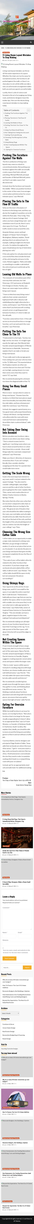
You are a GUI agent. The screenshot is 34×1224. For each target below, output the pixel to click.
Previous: (17, 779)
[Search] (31, 42)
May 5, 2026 (11, 1083)
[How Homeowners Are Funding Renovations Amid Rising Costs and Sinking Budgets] (17, 1160)
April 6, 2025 (12, 60)
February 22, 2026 (12, 855)
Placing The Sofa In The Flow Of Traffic (15, 119)
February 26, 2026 (12, 1210)
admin (5, 60)
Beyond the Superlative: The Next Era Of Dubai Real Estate (16, 1001)
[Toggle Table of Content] (28, 110)
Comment (6, 907)
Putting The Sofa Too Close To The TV (16, 126)
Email (20, 932)
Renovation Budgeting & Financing (14, 1035)
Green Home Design (9, 1028)
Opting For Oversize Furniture (15, 149)
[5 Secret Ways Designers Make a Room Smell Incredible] (17, 869)
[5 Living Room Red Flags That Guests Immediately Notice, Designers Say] (17, 806)
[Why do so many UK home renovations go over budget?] (17, 1066)
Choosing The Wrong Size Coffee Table (16, 139)
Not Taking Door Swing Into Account (17, 132)
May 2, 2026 (11, 1177)
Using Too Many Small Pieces (14, 130)
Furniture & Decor (8, 1024)
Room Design (6, 52)
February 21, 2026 (12, 886)
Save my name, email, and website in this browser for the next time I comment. (16, 951)
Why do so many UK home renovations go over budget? (16, 981)
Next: (24, 784)
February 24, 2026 (12, 823)
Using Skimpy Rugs (11, 142)
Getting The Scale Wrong (13, 135)
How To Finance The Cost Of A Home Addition (14, 986)
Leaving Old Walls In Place (13, 123)
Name (5, 932)
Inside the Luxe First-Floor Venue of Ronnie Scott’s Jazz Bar (16, 852)
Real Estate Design (9, 1031)
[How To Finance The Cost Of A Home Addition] (17, 1099)
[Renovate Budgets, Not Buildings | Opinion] (17, 1129)
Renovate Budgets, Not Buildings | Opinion (16, 991)
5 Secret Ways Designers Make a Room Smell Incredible (16, 883)
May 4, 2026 (11, 1114)
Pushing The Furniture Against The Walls (16, 114)
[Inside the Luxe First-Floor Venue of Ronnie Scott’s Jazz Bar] (17, 837)
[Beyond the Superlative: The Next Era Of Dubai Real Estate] (17, 1192)
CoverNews (26, 1218)
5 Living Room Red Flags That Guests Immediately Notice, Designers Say (14, 820)
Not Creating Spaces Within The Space (16, 146)
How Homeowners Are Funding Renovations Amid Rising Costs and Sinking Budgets (17, 996)
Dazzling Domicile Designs (9, 1048)
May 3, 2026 (11, 1145)
